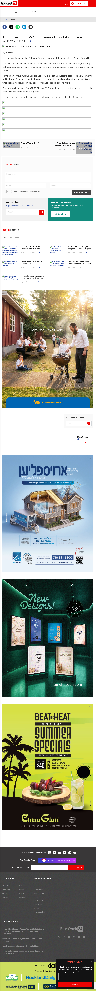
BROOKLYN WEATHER (39, 12)
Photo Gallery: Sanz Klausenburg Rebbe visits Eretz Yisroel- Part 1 (33, 277)
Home (4, 19)
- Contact (37, 908)
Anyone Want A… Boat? (30, 143)
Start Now (61, 214)
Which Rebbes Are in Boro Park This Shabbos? (20, 946)
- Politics (5, 893)
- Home (36, 886)
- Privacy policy (39, 912)
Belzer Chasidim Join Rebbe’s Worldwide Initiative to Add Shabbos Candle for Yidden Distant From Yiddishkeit (23, 931)
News (13, 19)
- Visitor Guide (39, 893)
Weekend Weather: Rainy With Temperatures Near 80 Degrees (23, 940)
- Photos (21, 886)
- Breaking (6, 890)
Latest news (14, 237)
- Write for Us (39, 901)
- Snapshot (22, 893)
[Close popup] (91, 961)
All (5, 237)
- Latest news (7, 886)
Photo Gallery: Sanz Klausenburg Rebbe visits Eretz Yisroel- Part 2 (22, 952)
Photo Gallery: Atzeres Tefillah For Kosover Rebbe (64, 144)
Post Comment (81, 192)
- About (37, 897)
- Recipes (21, 897)
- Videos (21, 890)
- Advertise (38, 905)
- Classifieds (38, 890)
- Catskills (6, 897)
